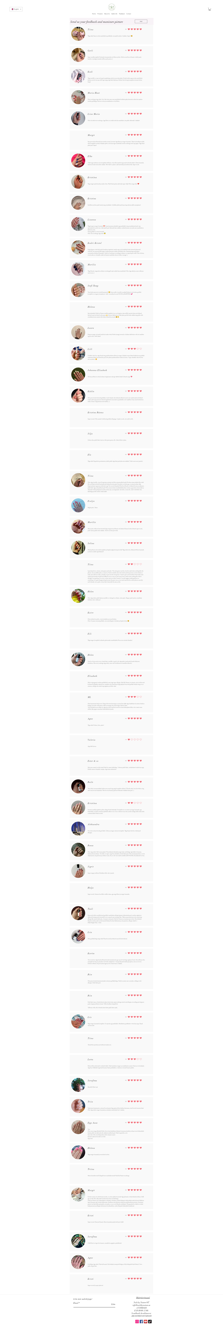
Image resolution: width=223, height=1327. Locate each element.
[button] (209, 9)
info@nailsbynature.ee (141, 1305)
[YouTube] (145, 1321)
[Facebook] (141, 1321)
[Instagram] (137, 1321)
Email (75, 1303)
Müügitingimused (143, 1297)
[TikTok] (150, 1321)
